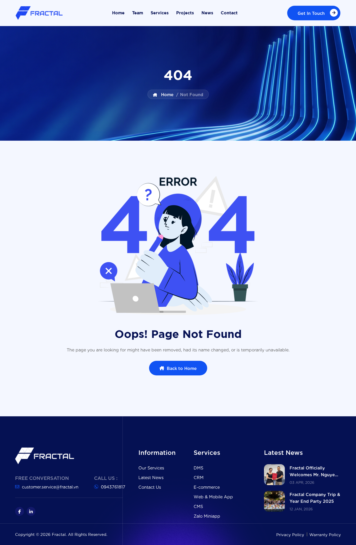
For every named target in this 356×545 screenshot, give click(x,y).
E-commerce (207, 487)
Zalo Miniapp (207, 515)
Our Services (151, 467)
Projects (185, 13)
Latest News (151, 477)
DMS (198, 467)
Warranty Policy (325, 534)
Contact (229, 13)
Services (160, 13)
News (207, 13)
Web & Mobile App (213, 496)
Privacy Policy (290, 534)
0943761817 (113, 486)
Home (118, 13)
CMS (198, 506)
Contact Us (149, 487)
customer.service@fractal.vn (50, 486)
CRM (199, 477)
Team (137, 13)
